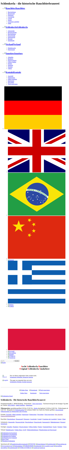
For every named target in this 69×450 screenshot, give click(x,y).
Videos (10, 68)
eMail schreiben (12, 79)
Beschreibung (12, 12)
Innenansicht (11, 37)
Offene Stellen (12, 62)
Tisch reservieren (13, 84)
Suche (55, 427)
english (54, 444)
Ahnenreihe (11, 31)
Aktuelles (10, 57)
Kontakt (17, 72)
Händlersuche (12, 48)
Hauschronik (11, 35)
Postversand (11, 49)
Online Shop (23, 393)
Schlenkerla (22, 27)
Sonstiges (18, 53)
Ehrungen (10, 15)
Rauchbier (20, 8)
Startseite (10, 65)
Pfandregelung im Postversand (47, 430)
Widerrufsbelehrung (32, 430)
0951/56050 (11, 405)
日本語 (31, 446)
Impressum (11, 81)
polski (40, 446)
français (64, 444)
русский (51, 446)
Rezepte (10, 39)
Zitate (9, 23)
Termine (10, 67)
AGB (24, 430)
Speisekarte (11, 40)
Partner (10, 63)
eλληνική (10, 446)
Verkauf (17, 44)
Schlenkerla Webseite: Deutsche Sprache (21, 377)
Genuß (10, 18)
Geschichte (11, 17)
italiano (21, 446)
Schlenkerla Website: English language (21, 382)
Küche (36, 408)
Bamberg (10, 59)
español (15, 447)
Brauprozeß (11, 13)
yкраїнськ (42, 447)
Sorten (10, 20)
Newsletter (11, 82)
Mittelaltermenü (55, 422)
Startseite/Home (47, 427)
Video (65, 427)
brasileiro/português (22, 444)
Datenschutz (11, 77)
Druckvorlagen (12, 60)
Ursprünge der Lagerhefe (49, 419)
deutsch (44, 444)
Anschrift (10, 76)
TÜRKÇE (28, 447)
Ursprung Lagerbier (13, 21)
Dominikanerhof (19, 410)
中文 (34, 444)
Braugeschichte (12, 32)
